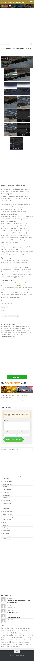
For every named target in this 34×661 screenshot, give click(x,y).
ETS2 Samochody (8, 487)
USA (22, 642)
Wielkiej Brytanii (5, 644)
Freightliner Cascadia (24, 635)
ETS (26, 633)
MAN (11, 639)
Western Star (26, 642)
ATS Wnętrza (7, 536)
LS (7, 639)
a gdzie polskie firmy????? (14, 617)
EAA (23, 633)
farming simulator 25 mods (14, 628)
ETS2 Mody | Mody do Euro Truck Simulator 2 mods (13, 2)
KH (30, 637)
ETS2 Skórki (6, 498)
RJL (6, 642)
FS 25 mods (4, 646)
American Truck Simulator (23, 630)
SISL (15, 642)
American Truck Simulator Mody (13, 506)
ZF (14, 644)
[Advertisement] (17, 25)
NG (24, 639)
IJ (28, 637)
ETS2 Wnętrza (7, 500)
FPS (18, 635)
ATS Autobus (7, 519)
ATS (5, 632)
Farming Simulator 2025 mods (23, 644)
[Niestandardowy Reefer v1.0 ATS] (25, 389)
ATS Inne (5, 525)
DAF (14, 633)
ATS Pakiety (6, 539)
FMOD (15, 635)
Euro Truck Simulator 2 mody (12, 476)
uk (20, 642)
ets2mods (5, 52)
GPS (15, 637)
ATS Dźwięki (6, 530)
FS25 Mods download (14, 646)
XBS (10, 644)
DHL (17, 633)
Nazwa (5, 432)
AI (12, 630)
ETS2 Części (6, 495)
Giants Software (9, 637)
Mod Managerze (17, 639)
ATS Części (6, 528)
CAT (6, 316)
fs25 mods (4, 628)
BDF (8, 633)
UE (18, 642)
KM (2, 639)
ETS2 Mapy (6, 478)
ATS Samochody (8, 517)
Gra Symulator (24, 637)
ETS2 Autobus (7, 489)
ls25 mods (4, 630)
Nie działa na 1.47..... (13, 612)
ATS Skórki (6, 533)
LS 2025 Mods (26, 628)
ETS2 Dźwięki (7, 503)
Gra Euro (19, 637)
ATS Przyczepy (5, 44)
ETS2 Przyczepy (7, 484)
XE (11, 644)
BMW (11, 633)
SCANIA (8, 642)
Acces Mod (9, 630)
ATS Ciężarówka (8, 511)
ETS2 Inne (6, 492)
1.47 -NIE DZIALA (11, 607)
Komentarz (6, 420)
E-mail (20, 432)
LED (5, 639)
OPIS (26, 639)
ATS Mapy (6, 508)
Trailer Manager (15, 316)
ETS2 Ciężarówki (8, 481)
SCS (9, 316)
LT (8, 639)
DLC (20, 632)
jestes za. (9, 622)
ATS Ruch (5, 522)
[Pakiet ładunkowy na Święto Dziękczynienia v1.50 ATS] (9, 389)
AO (2, 633)
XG (12, 644)
